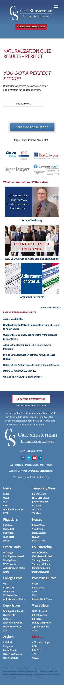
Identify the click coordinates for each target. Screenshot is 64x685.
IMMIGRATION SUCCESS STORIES (19, 371)
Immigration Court (13, 509)
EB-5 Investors (11, 564)
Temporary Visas (43, 488)
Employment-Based (13, 556)
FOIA (35, 646)
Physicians (10, 520)
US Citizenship (42, 547)
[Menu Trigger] (56, 7)
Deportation (11, 605)
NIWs (6, 540)
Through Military (41, 564)
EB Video (37, 619)
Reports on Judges (12, 622)
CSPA (34, 630)
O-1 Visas (37, 509)
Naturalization (39, 552)
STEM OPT (8, 587)
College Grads (13, 578)
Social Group (10, 650)
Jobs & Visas (38, 525)
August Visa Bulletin (13, 319)
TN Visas (36, 513)
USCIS (6, 498)
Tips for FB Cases (41, 626)
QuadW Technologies (42, 471)
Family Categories (41, 622)
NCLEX (35, 537)
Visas (35, 595)
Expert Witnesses (12, 654)
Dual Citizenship (40, 572)
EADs (6, 572)
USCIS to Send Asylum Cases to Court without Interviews (31, 365)
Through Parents (41, 560)
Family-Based (10, 560)
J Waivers (8, 525)
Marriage (8, 552)
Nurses (37, 520)
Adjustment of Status (14, 568)
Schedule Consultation (31, 399)
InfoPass (36, 650)
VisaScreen (38, 529)
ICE (5, 501)
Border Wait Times (42, 599)
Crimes (7, 619)
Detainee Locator (12, 626)
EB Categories (39, 615)
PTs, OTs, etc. (39, 540)
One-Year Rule (10, 658)
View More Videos (50, 307)
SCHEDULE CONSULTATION (31, 26)
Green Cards (12, 547)
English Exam (39, 533)
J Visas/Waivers (40, 501)
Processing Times (44, 578)
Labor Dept (38, 587)
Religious (8, 646)
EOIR (6, 513)
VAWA (35, 658)
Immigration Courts (13, 611)
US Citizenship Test (42, 556)
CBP (5, 505)
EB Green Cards (11, 595)
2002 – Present (39, 611)
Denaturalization (41, 568)
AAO (34, 591)
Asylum (8, 637)
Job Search (8, 537)
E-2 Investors (39, 494)
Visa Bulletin (40, 605)
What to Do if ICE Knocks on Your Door (22, 377)
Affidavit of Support (42, 642)
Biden (6, 494)
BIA (5, 630)
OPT (5, 583)
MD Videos (9, 533)
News (7, 488)
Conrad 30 (8, 529)
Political (7, 642)
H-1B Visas (8, 591)
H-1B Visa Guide (40, 498)
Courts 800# (9, 615)
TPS (34, 654)
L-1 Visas (36, 505)
